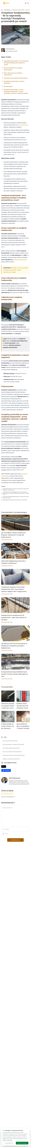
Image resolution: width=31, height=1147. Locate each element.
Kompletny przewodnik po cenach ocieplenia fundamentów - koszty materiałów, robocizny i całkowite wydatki (16, 91)
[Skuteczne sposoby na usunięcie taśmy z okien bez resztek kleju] (8, 696)
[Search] (28, 3)
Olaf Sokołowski (10, 49)
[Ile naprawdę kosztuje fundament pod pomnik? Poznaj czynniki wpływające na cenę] (15, 661)
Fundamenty (7, 10)
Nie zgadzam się (9, 1143)
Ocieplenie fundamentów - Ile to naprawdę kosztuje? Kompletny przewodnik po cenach (16, 62)
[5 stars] (12, 793)
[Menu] (25, 3)
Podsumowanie (8, 86)
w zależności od (24, 125)
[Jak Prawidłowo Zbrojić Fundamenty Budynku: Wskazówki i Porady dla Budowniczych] (15, 522)
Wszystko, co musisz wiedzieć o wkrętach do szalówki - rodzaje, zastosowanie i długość (15, 270)
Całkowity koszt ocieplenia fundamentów (16, 78)
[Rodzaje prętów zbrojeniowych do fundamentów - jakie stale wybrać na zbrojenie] (15, 605)
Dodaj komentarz (15, 840)
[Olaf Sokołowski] (3, 50)
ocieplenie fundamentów (20, 259)
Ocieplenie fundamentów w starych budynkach (14, 82)
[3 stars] (7, 793)
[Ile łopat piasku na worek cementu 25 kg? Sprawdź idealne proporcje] (8, 716)
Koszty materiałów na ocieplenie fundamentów (13, 68)
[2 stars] (5, 793)
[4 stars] (10, 793)
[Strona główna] (2, 10)
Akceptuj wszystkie (22, 1143)
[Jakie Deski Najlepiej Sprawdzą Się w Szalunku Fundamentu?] (15, 551)
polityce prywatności (7, 1140)
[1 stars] (2, 793)
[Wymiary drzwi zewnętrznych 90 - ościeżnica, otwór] (23, 696)
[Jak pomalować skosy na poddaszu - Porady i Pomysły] (23, 716)
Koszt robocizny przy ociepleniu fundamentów (13, 74)
